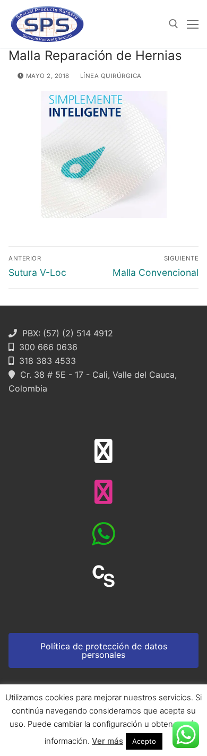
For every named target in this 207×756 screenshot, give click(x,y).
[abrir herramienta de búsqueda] (173, 24)
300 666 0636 (45, 347)
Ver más (107, 741)
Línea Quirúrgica (110, 76)
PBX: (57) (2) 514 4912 (65, 333)
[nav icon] (193, 24)
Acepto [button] (144, 741)
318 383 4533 (45, 360)
